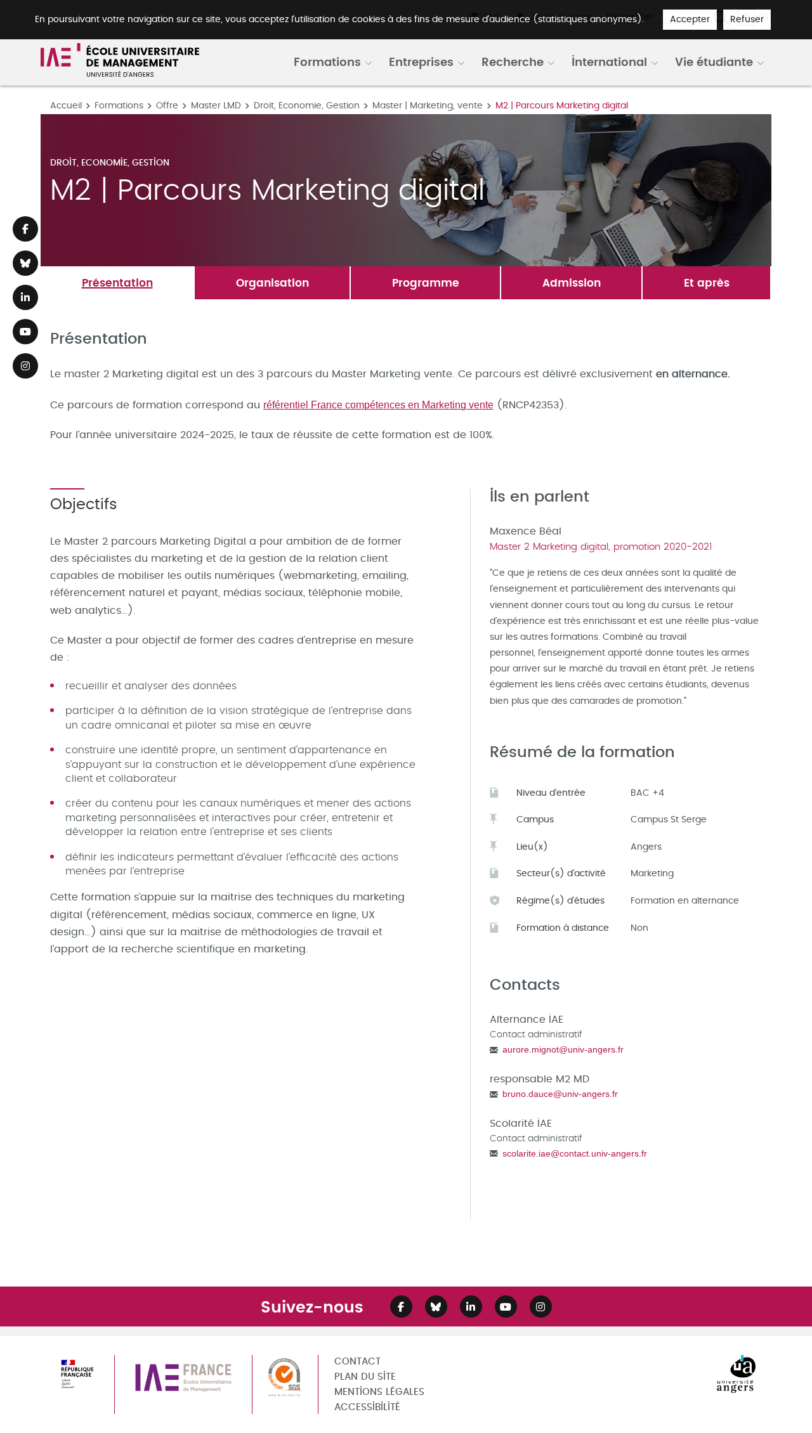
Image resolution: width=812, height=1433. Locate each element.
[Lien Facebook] (25, 229)
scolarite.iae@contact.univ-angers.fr (574, 1153)
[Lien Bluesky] (25, 263)
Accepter (690, 19)
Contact (357, 1361)
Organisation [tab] (272, 282)
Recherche (512, 61)
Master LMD (216, 105)
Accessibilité (367, 1407)
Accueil (66, 105)
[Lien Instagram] (25, 366)
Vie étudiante (714, 61)
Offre (167, 105)
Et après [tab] (707, 282)
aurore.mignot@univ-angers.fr (563, 1049)
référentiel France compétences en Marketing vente (378, 404)
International (609, 61)
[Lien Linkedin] (25, 297)
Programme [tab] (425, 282)
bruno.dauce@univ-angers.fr (560, 1094)
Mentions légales (379, 1392)
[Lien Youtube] (25, 331)
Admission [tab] (571, 282)
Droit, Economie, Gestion (307, 105)
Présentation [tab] (117, 282)
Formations (327, 61)
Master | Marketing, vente (427, 105)
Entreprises (421, 61)
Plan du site (365, 1377)
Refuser (747, 19)
